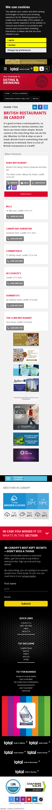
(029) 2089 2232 (16, 283)
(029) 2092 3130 (16, 328)
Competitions (26, 648)
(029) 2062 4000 (16, 261)
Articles (26, 657)
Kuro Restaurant (16, 162)
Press (26, 629)
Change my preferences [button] (19, 50)
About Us (26, 631)
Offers (26, 659)
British (36, 99)
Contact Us (26, 623)
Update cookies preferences (12, 808)
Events (26, 654)
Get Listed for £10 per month (26, 682)
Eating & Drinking (20, 93)
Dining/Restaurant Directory (17, 99)
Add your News (26, 679)
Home (7, 93)
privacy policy (15, 803)
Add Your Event (26, 688)
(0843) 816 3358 (16, 216)
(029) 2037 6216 (16, 305)
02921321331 (40, 183)
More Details (26, 194)
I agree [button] (10, 40)
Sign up (26, 651)
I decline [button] (11, 45)
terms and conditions (33, 803)
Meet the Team (26, 626)
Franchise (26, 691)
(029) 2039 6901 (16, 238)
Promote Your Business (26, 676)
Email (26, 183)
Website (13, 183)
